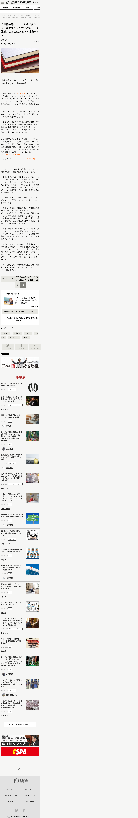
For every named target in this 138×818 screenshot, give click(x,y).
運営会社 (10, 801)
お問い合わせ (30, 801)
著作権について (30, 795)
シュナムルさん (21, 93)
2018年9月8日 (30, 159)
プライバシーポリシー (10, 795)
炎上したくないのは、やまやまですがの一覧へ (22, 319)
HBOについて (10, 789)
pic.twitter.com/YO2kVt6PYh (12, 155)
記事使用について (30, 789)
